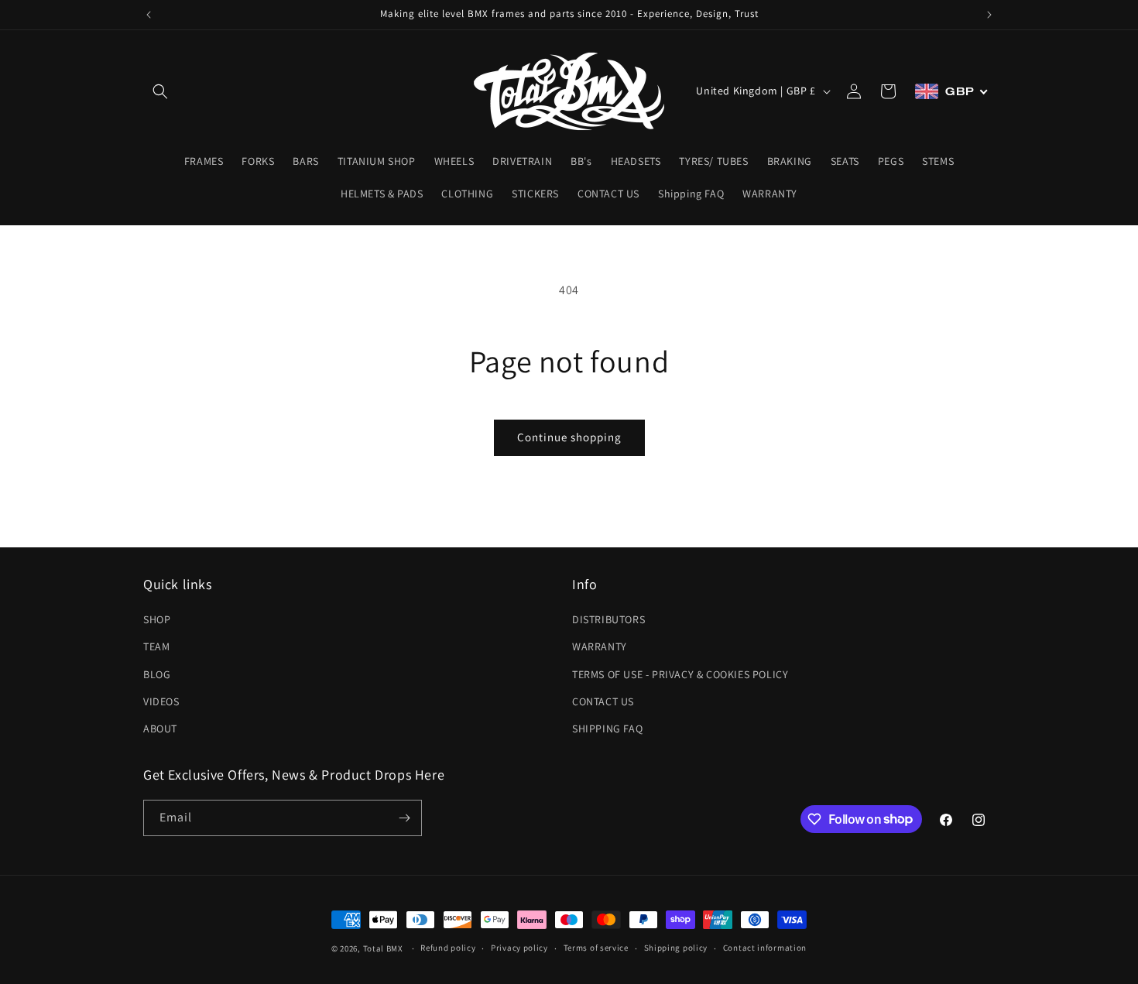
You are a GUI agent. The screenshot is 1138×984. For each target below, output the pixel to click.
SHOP (156, 619)
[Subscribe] (404, 818)
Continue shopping (569, 437)
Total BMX (383, 948)
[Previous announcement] (149, 14)
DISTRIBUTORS (608, 619)
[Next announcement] (989, 14)
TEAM (156, 646)
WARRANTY (599, 646)
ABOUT (160, 728)
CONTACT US (603, 701)
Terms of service (596, 947)
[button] (160, 91)
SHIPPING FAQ (607, 728)
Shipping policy (676, 947)
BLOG (156, 674)
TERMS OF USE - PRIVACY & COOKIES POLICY (680, 674)
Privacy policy (519, 947)
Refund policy (447, 947)
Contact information (765, 947)
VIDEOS (161, 701)
